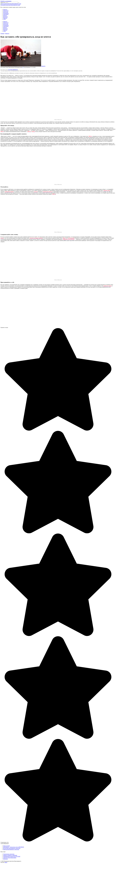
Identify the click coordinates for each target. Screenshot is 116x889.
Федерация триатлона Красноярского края (10, 5)
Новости (5, 9)
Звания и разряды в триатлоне (10, 855)
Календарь (5, 12)
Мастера (5, 18)
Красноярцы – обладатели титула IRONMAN (13, 847)
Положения (6, 13)
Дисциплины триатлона (8, 854)
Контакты (5, 858)
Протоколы (5, 14)
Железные (5, 16)
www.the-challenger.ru (13, 69)
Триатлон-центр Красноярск (9, 857)
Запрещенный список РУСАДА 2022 (11, 856)
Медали (5, 15)
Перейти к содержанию (6, 1)
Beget (6, 862)
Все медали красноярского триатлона (11, 848)
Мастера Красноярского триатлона (11, 849)
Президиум (5, 10)
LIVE (4, 19)
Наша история (6, 845)
